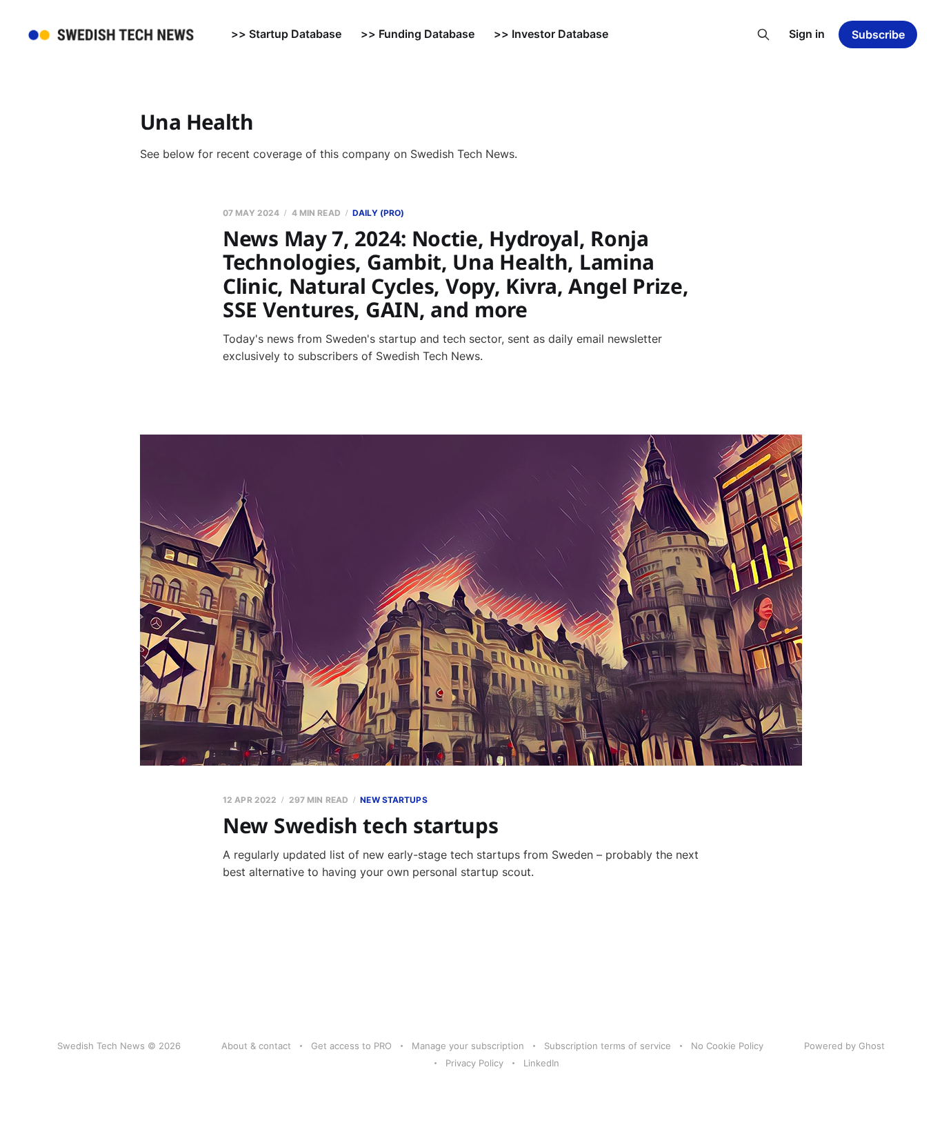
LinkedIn (541, 1062)
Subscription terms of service (607, 1045)
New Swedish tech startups (361, 825)
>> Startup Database (286, 34)
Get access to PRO (351, 1045)
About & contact (256, 1045)
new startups (393, 800)
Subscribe (878, 34)
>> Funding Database (417, 34)
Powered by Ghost (844, 1045)
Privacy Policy (474, 1062)
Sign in (807, 34)
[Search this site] (763, 34)
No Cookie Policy (727, 1045)
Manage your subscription (468, 1045)
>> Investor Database (551, 34)
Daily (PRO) (378, 213)
